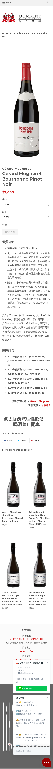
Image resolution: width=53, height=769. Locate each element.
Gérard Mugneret (40, 401)
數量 (4, 224)
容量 (4, 212)
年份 (4, 199)
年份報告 (46, 405)
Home (5, 33)
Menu (9, 2)
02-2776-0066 (26, 650)
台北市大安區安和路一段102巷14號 (26, 639)
